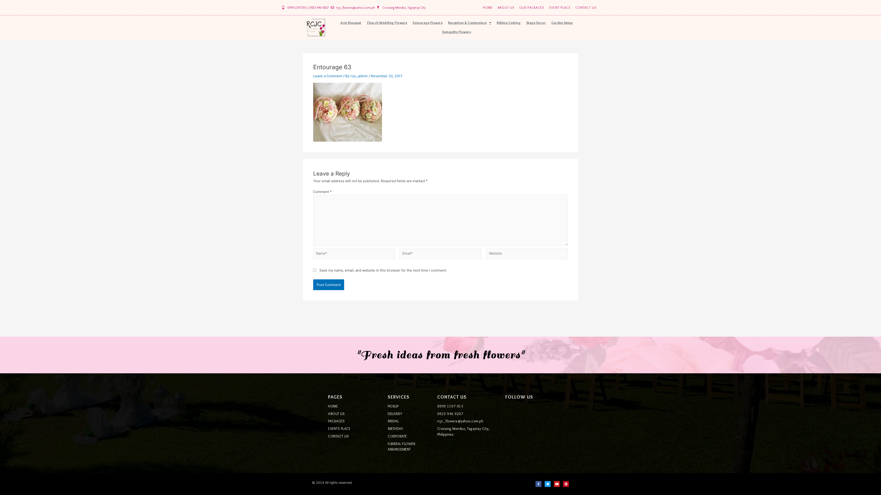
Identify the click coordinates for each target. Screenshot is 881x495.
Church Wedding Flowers (387, 23)
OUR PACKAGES (531, 8)
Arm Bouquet (350, 23)
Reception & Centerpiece (467, 23)
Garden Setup (562, 23)
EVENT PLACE (560, 8)
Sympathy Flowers (456, 32)
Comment (322, 192)
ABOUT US (506, 8)
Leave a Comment (327, 76)
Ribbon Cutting (509, 23)
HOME (488, 8)
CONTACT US (586, 8)
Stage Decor (536, 23)
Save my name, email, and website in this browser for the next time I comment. (383, 270)
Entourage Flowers (428, 23)
